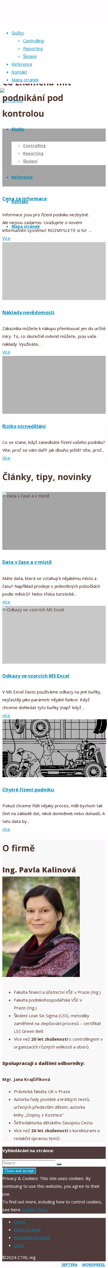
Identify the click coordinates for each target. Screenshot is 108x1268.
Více (6, 352)
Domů (20, 1222)
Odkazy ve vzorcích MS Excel (35, 675)
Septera (69, 1264)
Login (19, 1245)
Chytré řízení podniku (28, 789)
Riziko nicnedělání (24, 426)
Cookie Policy (35, 1209)
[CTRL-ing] (11, 100)
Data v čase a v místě (27, 562)
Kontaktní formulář (32, 1237)
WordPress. (94, 1264)
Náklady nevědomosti (28, 312)
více (6, 602)
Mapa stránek (27, 1229)
